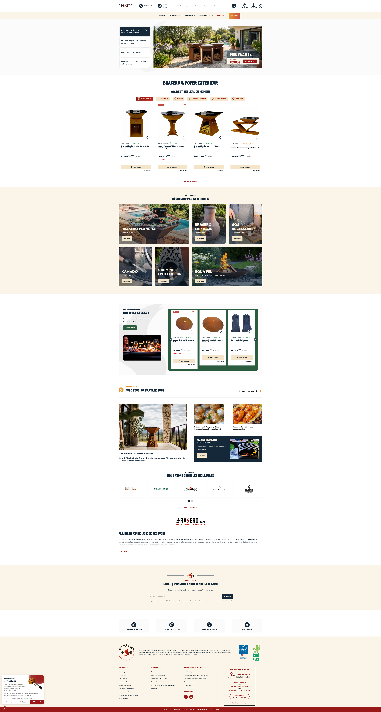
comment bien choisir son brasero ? (136, 454)
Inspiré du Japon (127, 275)
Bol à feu (203, 272)
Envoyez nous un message (239, 686)
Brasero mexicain (204, 227)
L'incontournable (128, 233)
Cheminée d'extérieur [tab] (199, 98)
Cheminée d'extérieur (169, 272)
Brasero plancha (139, 229)
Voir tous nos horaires (239, 703)
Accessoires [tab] (239, 98)
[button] (260, 5)
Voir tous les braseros (190, 181)
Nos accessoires (243, 227)
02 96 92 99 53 (149, 6)
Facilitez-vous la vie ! (239, 233)
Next (259, 47)
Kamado (130, 272)
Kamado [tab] (180, 98)
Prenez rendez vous (239, 682)
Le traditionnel (200, 233)
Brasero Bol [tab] (164, 98)
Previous (156, 47)
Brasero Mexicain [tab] (220, 98)
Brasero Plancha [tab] (146, 98)
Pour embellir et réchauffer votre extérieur (210, 275)
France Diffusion (213, 709)
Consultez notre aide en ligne (239, 691)
